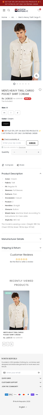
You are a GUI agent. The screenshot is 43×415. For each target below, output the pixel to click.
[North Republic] (21, 10)
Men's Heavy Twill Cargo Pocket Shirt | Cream (13, 333)
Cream (6, 124)
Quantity (5, 152)
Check (32, 143)
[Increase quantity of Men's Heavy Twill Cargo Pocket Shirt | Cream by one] (38, 152)
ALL (12, 17)
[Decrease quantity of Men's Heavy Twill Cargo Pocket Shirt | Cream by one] (14, 152)
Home (4, 17)
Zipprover (22, 147)
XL (17, 113)
